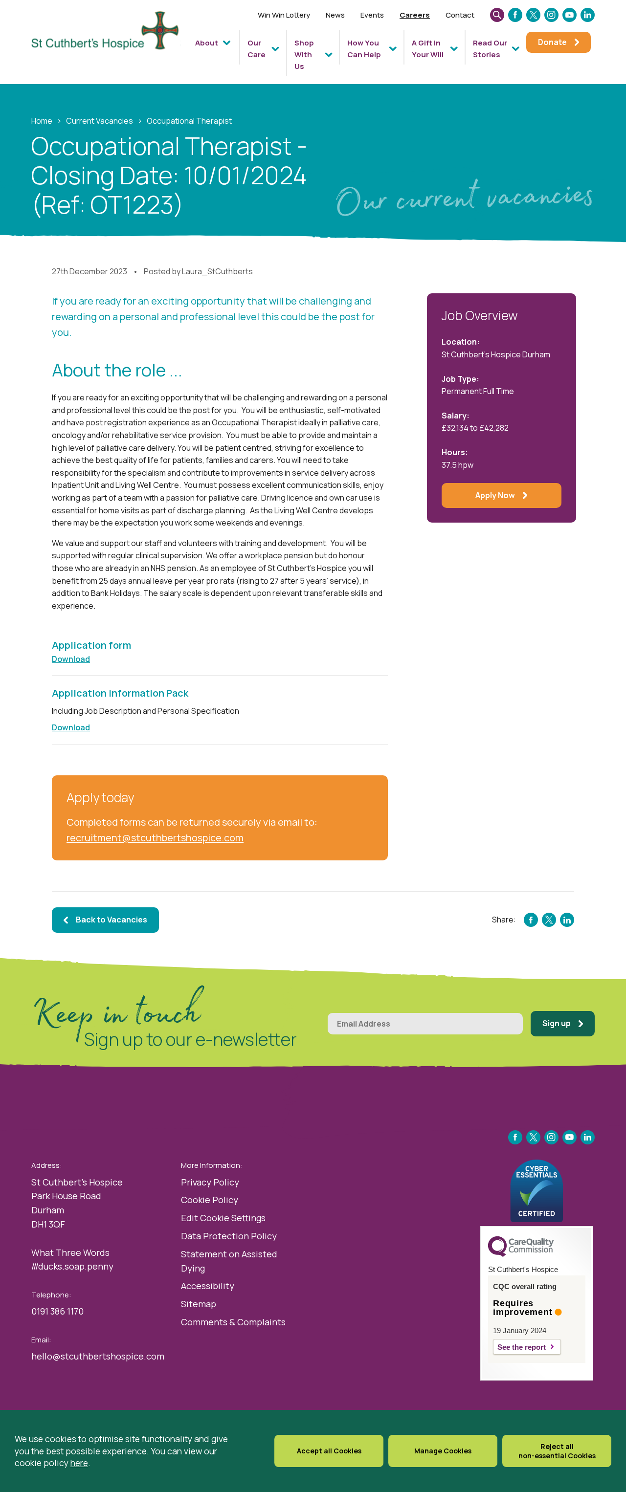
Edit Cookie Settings (223, 1218)
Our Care (256, 49)
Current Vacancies (99, 120)
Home (41, 120)
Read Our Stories (490, 49)
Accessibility (207, 1286)
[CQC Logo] (521, 1254)
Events (372, 15)
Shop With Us (304, 54)
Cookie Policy (209, 1200)
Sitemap (198, 1304)
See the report (521, 1347)
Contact (460, 15)
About (206, 43)
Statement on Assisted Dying (229, 1261)
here (79, 1463)
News (335, 15)
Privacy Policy (210, 1182)
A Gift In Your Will (428, 49)
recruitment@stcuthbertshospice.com (155, 837)
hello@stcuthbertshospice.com (97, 1356)
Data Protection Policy (229, 1236)
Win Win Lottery (284, 15)
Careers (415, 15)
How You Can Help (364, 49)
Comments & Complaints (233, 1322)
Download (71, 659)
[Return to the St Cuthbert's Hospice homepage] (109, 46)
